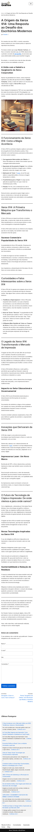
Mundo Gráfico (6, 825)
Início (2, 13)
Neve (10, 830)
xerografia (17, 54)
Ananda (5, 34)
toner (18, 173)
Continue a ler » (21, 729)
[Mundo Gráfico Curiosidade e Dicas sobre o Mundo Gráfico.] (6, 3)
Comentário (5, 664)
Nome (3, 643)
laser (11, 445)
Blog (8, 827)
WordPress (22, 830)
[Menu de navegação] (31, 3)
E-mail (3, 650)
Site (2, 657)
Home (3, 827)
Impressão (26, 825)
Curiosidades (17, 825)
